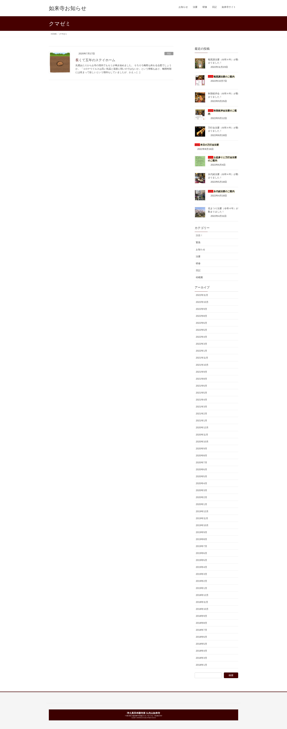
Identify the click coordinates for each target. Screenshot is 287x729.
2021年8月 (201, 378)
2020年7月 (201, 462)
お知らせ (200, 249)
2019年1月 (201, 588)
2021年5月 (201, 392)
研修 (198, 263)
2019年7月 (201, 546)
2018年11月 (202, 602)
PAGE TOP (277, 704)
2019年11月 (202, 518)
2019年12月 (202, 511)
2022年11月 (202, 295)
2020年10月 (202, 441)
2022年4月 (201, 336)
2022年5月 (201, 330)
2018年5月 (201, 643)
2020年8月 (201, 455)
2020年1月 (201, 504)
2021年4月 (201, 399)
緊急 (198, 242)
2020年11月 (202, 434)
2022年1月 (201, 350)
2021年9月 (201, 371)
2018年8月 (201, 623)
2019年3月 (201, 574)
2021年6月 (201, 385)
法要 (198, 256)
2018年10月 (202, 609)
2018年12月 (202, 595)
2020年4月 (201, 483)
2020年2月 (201, 497)
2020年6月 (201, 469)
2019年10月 (202, 525)
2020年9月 (201, 448)
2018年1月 (201, 665)
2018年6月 (201, 637)
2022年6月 (201, 323)
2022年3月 (201, 343)
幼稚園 (199, 277)
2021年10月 (202, 365)
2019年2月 (201, 581)
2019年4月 (201, 567)
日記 (169, 53)
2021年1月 (201, 420)
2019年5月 (201, 560)
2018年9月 (201, 616)
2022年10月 (202, 302)
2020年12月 (202, 427)
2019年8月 (201, 539)
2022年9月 (201, 309)
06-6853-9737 (158, 716)
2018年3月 (201, 658)
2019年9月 (201, 532)
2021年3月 (201, 406)
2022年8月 (201, 316)
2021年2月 (201, 413)
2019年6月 (201, 553)
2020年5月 (201, 476)
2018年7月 (201, 630)
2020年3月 (201, 490)
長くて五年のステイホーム (95, 60)
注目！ (199, 235)
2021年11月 (202, 357)
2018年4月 (201, 650)
